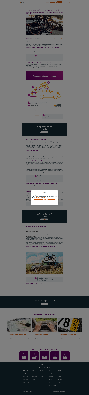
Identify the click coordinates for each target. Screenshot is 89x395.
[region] (44, 197)
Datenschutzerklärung (39, 197)
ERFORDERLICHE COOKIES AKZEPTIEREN (44, 202)
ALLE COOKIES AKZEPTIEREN (44, 199)
